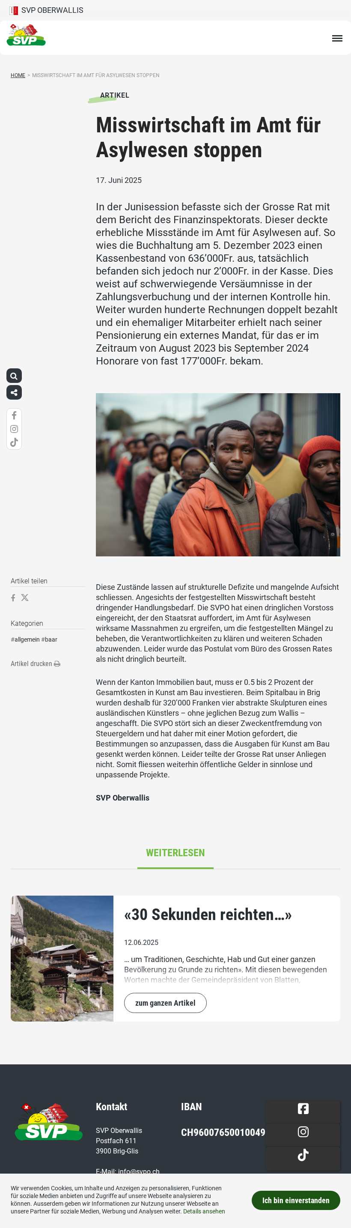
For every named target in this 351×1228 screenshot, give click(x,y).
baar (51, 639)
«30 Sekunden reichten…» (208, 914)
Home (18, 75)
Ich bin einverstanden (296, 1200)
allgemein (27, 639)
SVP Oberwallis (50, 10)
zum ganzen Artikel (165, 1002)
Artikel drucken (32, 664)
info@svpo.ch (139, 1172)
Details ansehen (204, 1211)
